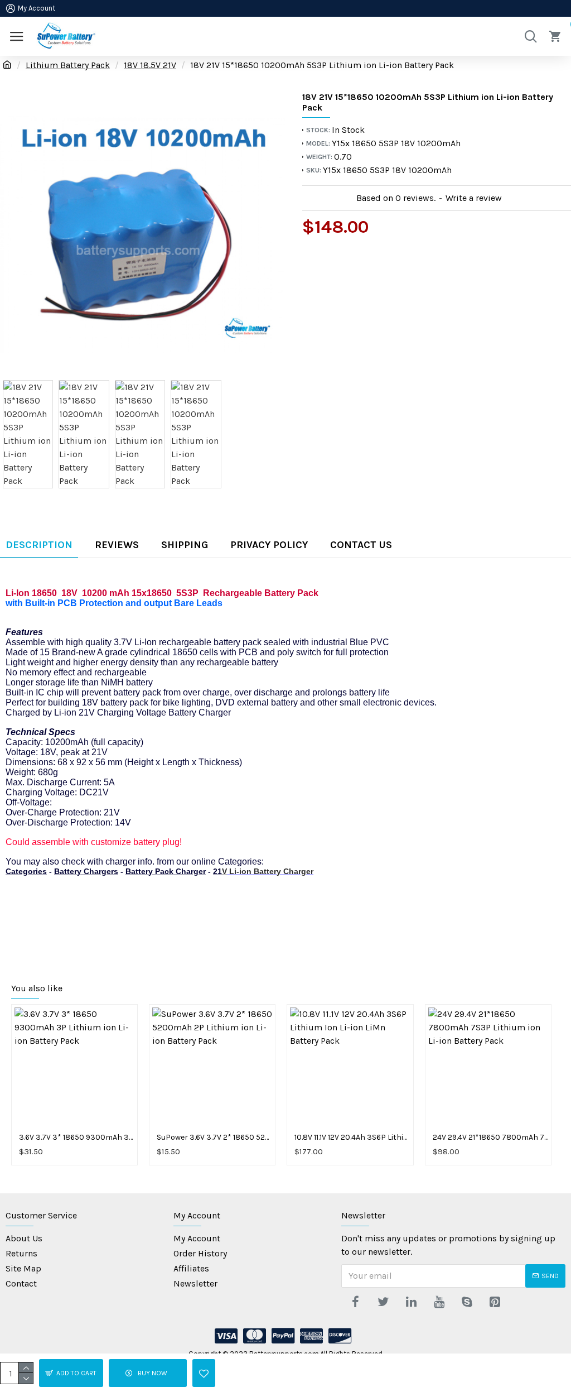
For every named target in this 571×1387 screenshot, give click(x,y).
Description (39, 545)
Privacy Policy (269, 545)
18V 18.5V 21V (150, 65)
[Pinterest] (494, 1301)
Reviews (117, 545)
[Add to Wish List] (203, 1373)
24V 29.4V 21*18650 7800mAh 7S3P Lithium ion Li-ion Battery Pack (490, 1137)
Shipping (184, 545)
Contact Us (361, 545)
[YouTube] (439, 1301)
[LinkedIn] (411, 1301)
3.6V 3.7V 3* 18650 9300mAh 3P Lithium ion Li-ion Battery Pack (76, 1137)
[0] (557, 36)
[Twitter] (383, 1301)
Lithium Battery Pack (68, 65)
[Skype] (467, 1301)
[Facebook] (355, 1301)
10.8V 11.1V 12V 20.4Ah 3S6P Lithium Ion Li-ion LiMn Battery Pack (352, 1137)
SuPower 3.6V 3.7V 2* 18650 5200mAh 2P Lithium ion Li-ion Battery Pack (214, 1137)
